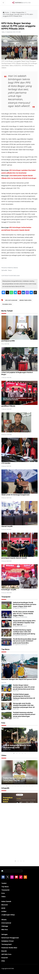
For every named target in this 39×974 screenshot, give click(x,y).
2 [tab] (17, 753)
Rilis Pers (4, 929)
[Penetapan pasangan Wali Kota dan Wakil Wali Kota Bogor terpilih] (19, 576)
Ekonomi (4, 905)
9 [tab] (29, 786)
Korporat (4, 958)
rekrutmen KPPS (26, 300)
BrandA (4, 951)
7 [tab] (24, 786)
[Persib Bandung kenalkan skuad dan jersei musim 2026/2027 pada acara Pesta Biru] (6, 642)
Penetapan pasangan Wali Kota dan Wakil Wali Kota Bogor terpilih (19, 588)
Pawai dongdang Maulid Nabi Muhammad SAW (17, 746)
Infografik (5, 788)
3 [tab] (19, 753)
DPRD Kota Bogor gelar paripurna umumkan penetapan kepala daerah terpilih (18, 557)
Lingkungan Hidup (8, 915)
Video (3, 755)
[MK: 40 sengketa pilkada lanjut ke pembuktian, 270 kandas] (19, 450)
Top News (5, 649)
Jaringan (4, 934)
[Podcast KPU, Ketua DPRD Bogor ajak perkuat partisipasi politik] (19, 327)
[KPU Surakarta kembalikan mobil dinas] (16, 422)
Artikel (3, 911)
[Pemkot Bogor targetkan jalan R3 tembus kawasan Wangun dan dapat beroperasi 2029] (19, 666)
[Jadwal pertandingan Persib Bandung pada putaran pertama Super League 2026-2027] (6, 605)
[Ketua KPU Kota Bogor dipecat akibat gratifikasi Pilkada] (19, 393)
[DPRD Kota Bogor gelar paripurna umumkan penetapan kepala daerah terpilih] (19, 545)
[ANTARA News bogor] (21, 2)
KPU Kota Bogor (11, 300)
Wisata (3, 919)
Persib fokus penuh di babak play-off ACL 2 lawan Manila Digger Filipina (23, 613)
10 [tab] (32, 786)
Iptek (3, 908)
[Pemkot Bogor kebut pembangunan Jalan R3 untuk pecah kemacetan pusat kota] (6, 688)
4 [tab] (22, 753)
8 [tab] (27, 786)
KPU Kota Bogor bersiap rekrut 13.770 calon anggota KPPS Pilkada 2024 (18, 15)
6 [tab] (21, 786)
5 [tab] (25, 753)
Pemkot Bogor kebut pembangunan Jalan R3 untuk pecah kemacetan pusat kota (24, 687)
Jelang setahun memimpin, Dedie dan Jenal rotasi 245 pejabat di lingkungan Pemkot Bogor (18, 372)
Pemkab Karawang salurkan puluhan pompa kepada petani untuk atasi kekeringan (24, 714)
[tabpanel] (19, 740)
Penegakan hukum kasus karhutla (19, 855)
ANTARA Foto (6, 954)
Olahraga (4, 926)
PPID (3, 961)
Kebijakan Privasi (7, 941)
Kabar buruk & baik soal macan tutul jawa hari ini (18, 779)
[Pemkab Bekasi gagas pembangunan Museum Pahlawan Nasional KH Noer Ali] (6, 697)
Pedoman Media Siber (9, 948)
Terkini (3, 883)
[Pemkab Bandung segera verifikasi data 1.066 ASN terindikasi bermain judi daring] (6, 632)
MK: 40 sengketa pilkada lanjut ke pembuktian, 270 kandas (19, 462)
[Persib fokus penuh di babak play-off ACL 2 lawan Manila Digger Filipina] (6, 614)
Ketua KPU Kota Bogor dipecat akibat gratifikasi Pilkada (15, 405)
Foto (3, 723)
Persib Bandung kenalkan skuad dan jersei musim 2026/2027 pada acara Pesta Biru (24, 641)
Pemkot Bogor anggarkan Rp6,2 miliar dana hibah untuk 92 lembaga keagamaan (18, 494)
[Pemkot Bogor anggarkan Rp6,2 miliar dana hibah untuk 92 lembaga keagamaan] (19, 481)
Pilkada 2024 (7, 304)
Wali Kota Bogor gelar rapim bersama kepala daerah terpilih (18, 525)
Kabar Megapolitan (18, 12)
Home (6, 12)
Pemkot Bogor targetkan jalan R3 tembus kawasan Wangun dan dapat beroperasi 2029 (18, 678)
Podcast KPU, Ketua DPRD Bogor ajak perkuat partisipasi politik (19, 340)
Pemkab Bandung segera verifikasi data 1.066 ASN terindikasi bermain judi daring (24, 632)
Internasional (6, 923)
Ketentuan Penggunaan (10, 938)
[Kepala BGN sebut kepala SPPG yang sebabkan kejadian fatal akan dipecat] (6, 623)
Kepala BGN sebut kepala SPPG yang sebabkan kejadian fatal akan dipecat (24, 623)
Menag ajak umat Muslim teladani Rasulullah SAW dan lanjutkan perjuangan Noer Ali (24, 705)
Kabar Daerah (6, 901)
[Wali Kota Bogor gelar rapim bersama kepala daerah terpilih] (19, 513)
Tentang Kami (6, 944)
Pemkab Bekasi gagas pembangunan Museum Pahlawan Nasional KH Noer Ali (24, 696)
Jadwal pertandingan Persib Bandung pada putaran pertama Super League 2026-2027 (24, 604)
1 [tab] (14, 753)
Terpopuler (6, 597)
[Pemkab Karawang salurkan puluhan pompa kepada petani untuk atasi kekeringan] (6, 715)
